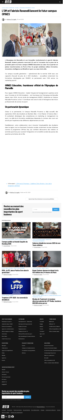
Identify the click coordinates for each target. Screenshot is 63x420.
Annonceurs (9, 410)
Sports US (42, 334)
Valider (56, 209)
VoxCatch (4, 374)
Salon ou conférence (49, 355)
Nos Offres (47, 343)
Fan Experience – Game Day (25, 321)
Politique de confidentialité (16, 412)
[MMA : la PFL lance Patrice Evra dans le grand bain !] (16, 259)
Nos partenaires (26, 410)
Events (7, 268)
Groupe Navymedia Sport (8, 367)
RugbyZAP (4, 384)
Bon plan (46, 358)
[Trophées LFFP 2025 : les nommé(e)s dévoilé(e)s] (16, 286)
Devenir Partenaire (48, 345)
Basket (41, 326)
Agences (4, 358)
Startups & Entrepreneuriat (25, 324)
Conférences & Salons (54, 326)
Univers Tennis (5, 372)
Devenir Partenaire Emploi (50, 348)
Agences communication (8, 329)
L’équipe (42, 410)
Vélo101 (3, 369)
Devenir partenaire (18, 410)
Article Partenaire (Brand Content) (52, 350)
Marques (4, 345)
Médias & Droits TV (45, 295)
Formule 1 (42, 331)
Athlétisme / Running (10, 239)
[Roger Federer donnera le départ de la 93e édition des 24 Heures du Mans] (46, 259)
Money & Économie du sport (21, 239)
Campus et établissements (28, 348)
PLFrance (4, 379)
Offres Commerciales (54, 331)
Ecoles (3, 360)
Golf (41, 336)
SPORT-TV (4, 382)
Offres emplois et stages (8, 331)
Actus (3, 239)
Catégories (21, 319)
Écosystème (5, 343)
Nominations (48, 239)
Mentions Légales (5, 412)
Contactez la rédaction (51, 410)
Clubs (3, 353)
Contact (59, 410)
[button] (3, 2)
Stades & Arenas (23, 326)
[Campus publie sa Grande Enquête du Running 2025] (16, 230)
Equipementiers (22, 329)
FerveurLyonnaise (6, 377)
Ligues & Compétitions (7, 350)
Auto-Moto (38, 268)
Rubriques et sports (7, 321)
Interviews (4, 334)
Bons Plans (4, 336)
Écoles (23, 345)
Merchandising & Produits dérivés (27, 336)
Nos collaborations (35, 410)
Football (11, 268)
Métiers (24, 353)
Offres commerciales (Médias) (51, 362)
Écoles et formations (7, 326)
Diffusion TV (52, 324)
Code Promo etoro (6, 338)
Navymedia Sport (41, 406)
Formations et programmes (28, 350)
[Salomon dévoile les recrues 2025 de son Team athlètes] (46, 230)
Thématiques (52, 319)
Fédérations (5, 348)
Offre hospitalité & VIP (49, 360)
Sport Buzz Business (7, 319)
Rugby (41, 324)
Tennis (41, 329)
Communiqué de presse (50, 353)
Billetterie (51, 321)
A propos (4, 410)
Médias (3, 355)
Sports (15, 268)
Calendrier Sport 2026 (7, 324)
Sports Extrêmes (21, 268)
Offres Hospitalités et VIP (55, 329)
